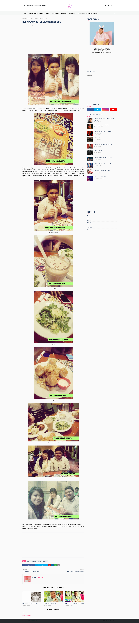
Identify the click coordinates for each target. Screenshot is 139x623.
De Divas (39, 561)
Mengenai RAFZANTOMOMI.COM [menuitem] (36, 13)
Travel (88, 229)
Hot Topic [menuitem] (63, 13)
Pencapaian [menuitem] (55, 13)
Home (24, 5)
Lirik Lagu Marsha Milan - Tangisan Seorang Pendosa (104, 119)
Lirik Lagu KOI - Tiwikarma (100, 150)
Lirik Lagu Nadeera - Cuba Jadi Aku (102, 138)
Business (89, 220)
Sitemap (44, 5)
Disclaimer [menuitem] (72, 13)
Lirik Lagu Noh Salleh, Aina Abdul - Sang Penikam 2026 (103, 132)
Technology (89, 227)
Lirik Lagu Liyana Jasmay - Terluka (102, 170)
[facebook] (105, 5)
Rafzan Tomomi (26, 25)
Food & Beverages (91, 225)
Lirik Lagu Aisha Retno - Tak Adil (101, 125)
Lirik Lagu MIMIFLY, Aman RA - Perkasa (103, 157)
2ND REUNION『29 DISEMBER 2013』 (30, 603)
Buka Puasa (33, 561)
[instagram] (111, 5)
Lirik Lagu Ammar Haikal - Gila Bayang (103, 144)
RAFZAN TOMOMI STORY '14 (50, 603)
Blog (88, 218)
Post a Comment (26, 615)
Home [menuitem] (25, 13)
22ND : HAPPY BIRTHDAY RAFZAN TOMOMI (74, 603)
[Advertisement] (54, 40)
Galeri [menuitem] (48, 13)
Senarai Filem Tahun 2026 (100, 176)
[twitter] (108, 5)
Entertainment (90, 222)
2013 (28, 561)
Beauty (88, 215)
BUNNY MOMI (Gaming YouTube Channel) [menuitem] (88, 13)
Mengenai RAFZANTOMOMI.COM (34, 5)
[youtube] (114, 5)
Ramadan (28, 18)
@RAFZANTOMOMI (33, 620)
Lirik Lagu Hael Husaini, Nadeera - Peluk (103, 163)
